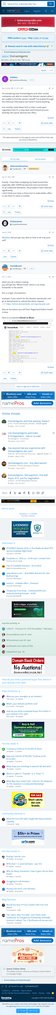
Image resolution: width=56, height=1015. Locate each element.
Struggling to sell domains (18, 881)
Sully (17, 824)
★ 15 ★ (31, 80)
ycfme (10, 423)
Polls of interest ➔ (11, 691)
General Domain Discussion (25, 454)
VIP (25, 169)
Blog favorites (9, 899)
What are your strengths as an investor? (24, 696)
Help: (30, 38)
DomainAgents (13, 439)
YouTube (24, 516)
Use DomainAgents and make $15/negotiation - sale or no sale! (24, 434)
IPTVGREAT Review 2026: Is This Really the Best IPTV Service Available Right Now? (29, 549)
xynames (11, 481)
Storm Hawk (17, 561)
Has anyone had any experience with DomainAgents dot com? (26, 449)
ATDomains (17, 578)
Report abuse (26, 990)
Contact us (6, 990)
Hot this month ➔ (11, 851)
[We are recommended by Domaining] (6, 999)
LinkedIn (34, 514)
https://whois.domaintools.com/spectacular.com (28, 304)
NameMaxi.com (19, 568)
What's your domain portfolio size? (22, 703)
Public (36, 38)
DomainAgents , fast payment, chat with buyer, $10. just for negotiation (28, 477)
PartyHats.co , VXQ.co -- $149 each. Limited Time (28, 558)
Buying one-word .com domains (20, 888)
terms (33, 1006)
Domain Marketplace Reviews (24, 423)
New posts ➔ (8, 542)
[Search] (52, 11)
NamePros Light (16, 986)
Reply (52, 118)
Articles (32, 516)
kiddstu (6, 60)
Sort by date (15, 159)
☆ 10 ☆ (31, 268)
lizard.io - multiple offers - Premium (22, 583)
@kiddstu (6, 237)
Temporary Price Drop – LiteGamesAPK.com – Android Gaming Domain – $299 (27, 592)
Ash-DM (18, 553)
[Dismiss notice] (51, 46)
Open (23, 38)
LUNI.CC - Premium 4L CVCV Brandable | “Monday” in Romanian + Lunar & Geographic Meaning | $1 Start (30, 628)
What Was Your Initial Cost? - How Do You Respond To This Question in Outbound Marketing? (29, 782)
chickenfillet (12, 466)
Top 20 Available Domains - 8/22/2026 (23, 565)
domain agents (41, 423)
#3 (53, 232)
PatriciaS (11, 454)
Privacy (41, 993)
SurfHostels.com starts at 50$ (19, 646)
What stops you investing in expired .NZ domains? (28, 766)
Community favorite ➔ (13, 813)
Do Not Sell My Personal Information (16, 993)
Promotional (24, 439)
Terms (34, 993)
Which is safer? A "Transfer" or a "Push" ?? (25, 773)
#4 (53, 277)
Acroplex (18, 923)
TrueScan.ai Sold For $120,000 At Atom (24, 748)
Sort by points (40, 159)
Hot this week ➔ (10, 743)
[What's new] (46, 11)
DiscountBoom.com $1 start (19, 634)
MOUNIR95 (17, 596)
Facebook (22, 514)
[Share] (49, 88)
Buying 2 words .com (15, 856)
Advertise (15, 990)
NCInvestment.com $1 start (18, 640)
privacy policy (25, 1006)
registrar (40, 454)
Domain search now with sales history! (27, 46)
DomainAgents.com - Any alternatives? (27, 463)
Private (45, 38)
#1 (53, 88)
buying (27, 60)
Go (51, 4)
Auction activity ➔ (11, 623)
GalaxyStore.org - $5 (15, 651)
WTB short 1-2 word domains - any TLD (24, 863)
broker (46, 454)
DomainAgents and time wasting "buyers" (29, 421)
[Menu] (4, 11)
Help (48, 993)
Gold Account (33, 169)
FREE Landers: (14, 38)
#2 (53, 177)
